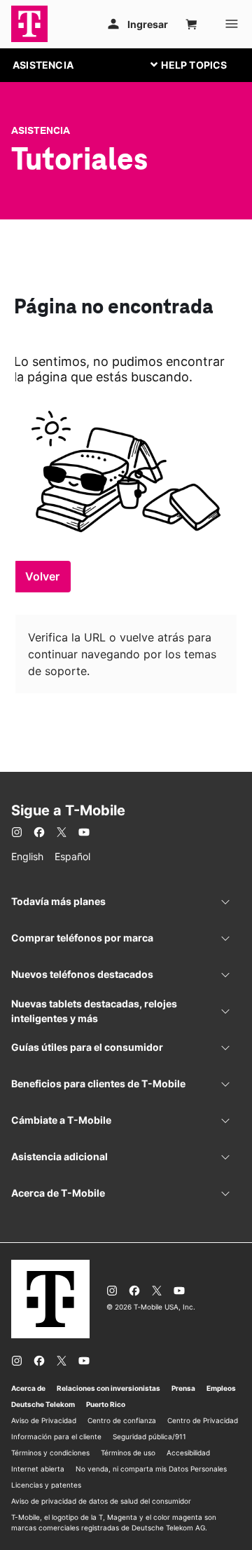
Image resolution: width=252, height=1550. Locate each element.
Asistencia (40, 130)
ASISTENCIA (43, 65)
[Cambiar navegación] (199, 64)
